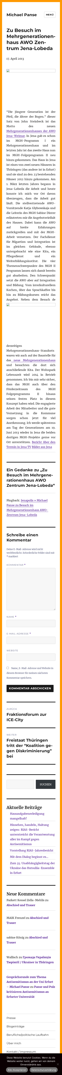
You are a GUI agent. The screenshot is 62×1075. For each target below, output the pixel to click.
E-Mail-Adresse (19, 633)
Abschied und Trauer (21, 905)
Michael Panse (22, 14)
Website (12, 650)
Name (12, 616)
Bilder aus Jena (42, 447)
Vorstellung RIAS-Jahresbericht (31, 850)
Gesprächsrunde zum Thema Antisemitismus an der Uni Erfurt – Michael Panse (30, 982)
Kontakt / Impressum (21, 1051)
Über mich (14, 1043)
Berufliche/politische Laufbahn (28, 1034)
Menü (50, 14)
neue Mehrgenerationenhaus (33, 360)
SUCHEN (45, 784)
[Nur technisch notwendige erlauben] (57, 1064)
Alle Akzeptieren (17, 1069)
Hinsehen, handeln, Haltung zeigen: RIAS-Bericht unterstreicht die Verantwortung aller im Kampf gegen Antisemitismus (32, 834)
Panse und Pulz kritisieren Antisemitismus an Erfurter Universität (31, 991)
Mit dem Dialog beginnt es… (29, 857)
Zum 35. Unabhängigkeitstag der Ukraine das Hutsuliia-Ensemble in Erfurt (32, 868)
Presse (11, 1018)
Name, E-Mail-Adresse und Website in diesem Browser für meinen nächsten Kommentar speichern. (30, 673)
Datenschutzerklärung (43, 1069)
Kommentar (16, 564)
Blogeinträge (15, 1026)
